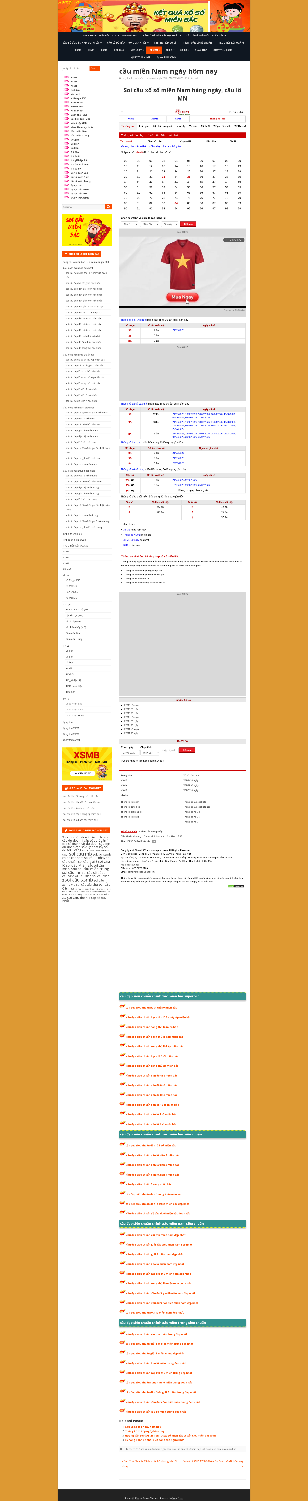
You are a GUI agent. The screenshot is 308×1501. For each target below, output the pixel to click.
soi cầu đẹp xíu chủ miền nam (81, 464)
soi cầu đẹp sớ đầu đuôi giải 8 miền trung (87, 521)
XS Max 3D (77, 110)
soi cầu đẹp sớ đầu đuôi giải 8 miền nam (87, 412)
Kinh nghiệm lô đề (165, 42)
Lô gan (75, 139)
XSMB (78, 49)
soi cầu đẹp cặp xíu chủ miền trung (84, 481)
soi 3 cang (74, 850)
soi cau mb (80, 854)
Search (94, 68)
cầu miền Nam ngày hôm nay (160, 1448)
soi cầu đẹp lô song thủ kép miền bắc (85, 377)
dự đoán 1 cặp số (80, 840)
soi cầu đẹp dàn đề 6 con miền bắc (84, 294)
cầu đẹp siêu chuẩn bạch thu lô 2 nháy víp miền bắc (158, 1017)
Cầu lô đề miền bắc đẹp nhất (161, 35)
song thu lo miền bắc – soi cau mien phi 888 (110, 35)
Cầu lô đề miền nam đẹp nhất (81, 42)
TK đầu (75, 152)
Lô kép (75, 147)
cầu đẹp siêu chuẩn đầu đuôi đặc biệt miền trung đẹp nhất (163, 1402)
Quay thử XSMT (140, 57)
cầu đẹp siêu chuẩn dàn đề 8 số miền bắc (151, 1095)
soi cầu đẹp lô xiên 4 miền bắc (81, 400)
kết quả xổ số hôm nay (189, 1448)
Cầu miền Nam (79, 131)
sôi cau (73, 897)
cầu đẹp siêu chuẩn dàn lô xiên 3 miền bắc (152, 1165)
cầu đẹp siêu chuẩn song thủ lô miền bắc (152, 1027)
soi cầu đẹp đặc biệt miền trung (82, 487)
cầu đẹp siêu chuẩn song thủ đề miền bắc (152, 1066)
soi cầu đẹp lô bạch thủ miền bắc (83, 371)
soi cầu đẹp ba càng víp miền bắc (83, 282)
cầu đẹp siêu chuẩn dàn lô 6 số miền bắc (151, 1124)
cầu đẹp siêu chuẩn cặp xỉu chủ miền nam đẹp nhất (158, 1274)
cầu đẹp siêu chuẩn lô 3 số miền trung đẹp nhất (156, 1411)
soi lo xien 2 (102, 891)
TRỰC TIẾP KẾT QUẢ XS (231, 42)
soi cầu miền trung (93, 868)
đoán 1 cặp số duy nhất (84, 899)
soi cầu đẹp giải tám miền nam (82, 430)
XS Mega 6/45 (78, 98)
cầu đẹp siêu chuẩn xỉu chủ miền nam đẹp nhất (156, 1235)
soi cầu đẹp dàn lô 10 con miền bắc (84, 312)
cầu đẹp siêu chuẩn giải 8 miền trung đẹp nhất (155, 1353)
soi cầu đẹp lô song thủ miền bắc (83, 383)
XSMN (91, 49)
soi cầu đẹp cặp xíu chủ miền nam (83, 424)
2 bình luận (193, 78)
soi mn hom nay (75, 894)
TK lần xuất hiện (80, 164)
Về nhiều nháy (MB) (82, 127)
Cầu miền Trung (80, 135)
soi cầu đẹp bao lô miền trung (81, 475)
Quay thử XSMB (222, 49)
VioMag (135, 1498)
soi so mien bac (89, 894)
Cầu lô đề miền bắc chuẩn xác (205, 35)
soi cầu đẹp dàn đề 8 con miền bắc (84, 300)
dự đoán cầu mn (98, 843)
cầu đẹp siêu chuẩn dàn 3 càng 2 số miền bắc (154, 1194)
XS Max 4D (77, 102)
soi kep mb (86, 889)
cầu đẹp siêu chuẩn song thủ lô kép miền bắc (154, 1046)
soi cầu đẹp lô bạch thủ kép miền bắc (85, 359)
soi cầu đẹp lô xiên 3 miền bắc (81, 395)
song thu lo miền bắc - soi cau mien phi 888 (144, 78)
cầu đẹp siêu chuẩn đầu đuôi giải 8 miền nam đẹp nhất (160, 1293)
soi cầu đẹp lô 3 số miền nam (81, 442)
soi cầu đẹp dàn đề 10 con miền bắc (84, 306)
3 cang (67, 837)
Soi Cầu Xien (82, 876)
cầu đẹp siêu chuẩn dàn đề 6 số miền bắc (151, 1085)
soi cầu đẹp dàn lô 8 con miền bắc (83, 330)
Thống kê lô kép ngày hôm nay (144, 1431)
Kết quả (119, 49)
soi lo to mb (67, 891)
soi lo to (107, 889)
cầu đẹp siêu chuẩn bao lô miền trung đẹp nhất (156, 1363)
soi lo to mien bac (81, 891)
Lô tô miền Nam (80, 176)
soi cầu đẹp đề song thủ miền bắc (83, 347)
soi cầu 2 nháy (94, 858)
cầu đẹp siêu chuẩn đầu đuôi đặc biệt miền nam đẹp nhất (162, 1303)
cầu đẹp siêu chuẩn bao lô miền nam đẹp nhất (155, 1264)
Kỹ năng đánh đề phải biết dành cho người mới (154, 1440)
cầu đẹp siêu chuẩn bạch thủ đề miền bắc (152, 1056)
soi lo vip (93, 891)
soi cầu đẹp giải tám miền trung (82, 493)
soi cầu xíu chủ (87, 884)
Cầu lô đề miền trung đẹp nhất (126, 42)
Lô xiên (75, 143)
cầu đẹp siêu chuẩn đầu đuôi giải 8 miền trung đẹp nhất (161, 1392)
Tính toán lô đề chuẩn (197, 42)
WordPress (177, 1498)
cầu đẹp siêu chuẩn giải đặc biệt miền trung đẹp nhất (159, 1343)
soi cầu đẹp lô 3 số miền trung (81, 499)
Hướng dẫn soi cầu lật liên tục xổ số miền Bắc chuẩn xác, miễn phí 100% (170, 1435)
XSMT (104, 49)
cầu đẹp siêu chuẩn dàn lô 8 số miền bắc (151, 1145)
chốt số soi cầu (84, 837)
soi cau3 (86, 850)
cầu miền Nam (136, 1448)
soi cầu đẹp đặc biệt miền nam (82, 436)
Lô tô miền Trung (81, 181)
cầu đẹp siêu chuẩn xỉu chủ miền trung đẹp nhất (156, 1334)
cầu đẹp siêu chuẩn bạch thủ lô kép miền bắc (154, 1037)
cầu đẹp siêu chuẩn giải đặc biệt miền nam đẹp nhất (159, 1244)
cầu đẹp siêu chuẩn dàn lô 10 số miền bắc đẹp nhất (157, 1204)
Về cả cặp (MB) (79, 123)
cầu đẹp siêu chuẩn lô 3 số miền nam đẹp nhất (155, 1312)
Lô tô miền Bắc (79, 172)
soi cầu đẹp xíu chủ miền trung (82, 515)
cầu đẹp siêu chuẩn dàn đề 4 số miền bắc (151, 1075)
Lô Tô (183, 49)
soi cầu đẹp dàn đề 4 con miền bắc (84, 288)
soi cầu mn (71, 872)
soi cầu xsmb (79, 880)
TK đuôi (75, 156)
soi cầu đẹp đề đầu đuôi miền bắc (83, 341)
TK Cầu (154, 49)
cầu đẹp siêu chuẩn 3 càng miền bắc (148, 1184)
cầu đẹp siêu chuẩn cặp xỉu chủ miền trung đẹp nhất (159, 1373)
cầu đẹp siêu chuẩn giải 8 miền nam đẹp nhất (155, 1254)
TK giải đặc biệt (80, 160)
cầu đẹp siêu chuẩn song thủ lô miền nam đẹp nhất (158, 1283)
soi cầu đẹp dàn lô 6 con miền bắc (83, 324)
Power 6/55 (77, 106)
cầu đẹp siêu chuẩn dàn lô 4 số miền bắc (151, 1114)
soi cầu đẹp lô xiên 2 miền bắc (81, 389)
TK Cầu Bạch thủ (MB (77, 609)
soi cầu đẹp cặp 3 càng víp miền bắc (84, 365)
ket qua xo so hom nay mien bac (219, 1448)
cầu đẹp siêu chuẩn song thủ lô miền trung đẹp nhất (159, 1382)
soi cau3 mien (98, 850)
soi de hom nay (74, 889)
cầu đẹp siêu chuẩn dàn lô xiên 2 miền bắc (152, 1155)
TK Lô (169, 49)
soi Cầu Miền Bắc (79, 865)
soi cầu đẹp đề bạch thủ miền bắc (83, 336)
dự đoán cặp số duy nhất (80, 847)
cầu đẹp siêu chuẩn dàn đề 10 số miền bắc (152, 1105)
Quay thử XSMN (166, 57)
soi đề (99, 894)
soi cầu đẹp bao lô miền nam (81, 418)
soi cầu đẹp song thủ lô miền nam (83, 458)
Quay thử (201, 49)
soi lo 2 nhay (97, 889)
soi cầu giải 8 (87, 861)
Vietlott (136, 49)
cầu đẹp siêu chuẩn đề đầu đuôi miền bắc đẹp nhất (158, 1213)
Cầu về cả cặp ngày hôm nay (143, 1427)
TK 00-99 (76, 168)
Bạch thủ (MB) (79, 114)
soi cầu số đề (91, 872)
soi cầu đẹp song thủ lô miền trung (84, 527)
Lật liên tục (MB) (80, 118)
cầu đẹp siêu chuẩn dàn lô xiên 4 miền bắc (152, 1174)
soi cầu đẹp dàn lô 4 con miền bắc (83, 318)
